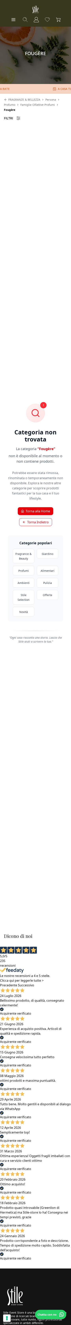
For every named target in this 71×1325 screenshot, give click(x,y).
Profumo (9, 105)
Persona (50, 99)
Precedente (8, 985)
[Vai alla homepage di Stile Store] (35, 9)
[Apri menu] (13, 20)
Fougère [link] (9, 110)
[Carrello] (58, 19)
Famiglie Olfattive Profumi (37, 105)
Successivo (26, 985)
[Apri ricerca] (25, 19)
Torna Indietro (38, 522)
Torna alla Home (38, 511)
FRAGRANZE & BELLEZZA (24, 99)
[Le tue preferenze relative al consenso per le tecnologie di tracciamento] (7, 1318)
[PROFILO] (36, 19)
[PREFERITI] (47, 19)
